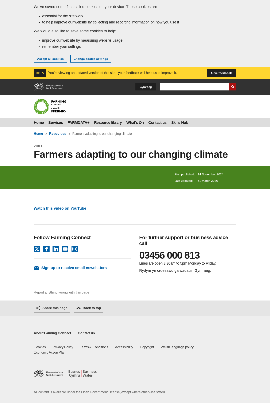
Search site (232, 86)
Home (39, 122)
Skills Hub (179, 122)
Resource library (108, 122)
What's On (135, 122)
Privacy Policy (63, 347)
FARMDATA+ (78, 122)
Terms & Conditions (94, 347)
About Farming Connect (52, 333)
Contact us (157, 122)
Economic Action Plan (49, 352)
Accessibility (124, 347)
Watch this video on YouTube (60, 208)
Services (55, 122)
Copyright (147, 347)
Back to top (92, 308)
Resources (57, 133)
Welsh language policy (177, 347)
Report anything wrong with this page (61, 292)
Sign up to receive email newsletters (74, 268)
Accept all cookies (50, 58)
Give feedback (221, 73)
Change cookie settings (91, 58)
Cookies (40, 347)
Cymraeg (146, 87)
